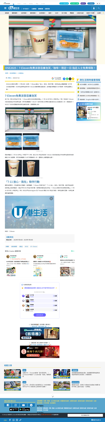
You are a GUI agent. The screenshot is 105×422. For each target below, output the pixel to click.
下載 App (92, 3)
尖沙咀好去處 (55, 401)
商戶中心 (83, 3)
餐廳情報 (39, 403)
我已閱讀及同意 (85, 415)
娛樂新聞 (40, 8)
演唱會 (7, 13)
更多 (72, 251)
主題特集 (100, 13)
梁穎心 (10, 78)
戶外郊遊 (46, 403)
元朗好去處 (73, 401)
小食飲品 (20, 73)
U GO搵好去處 (65, 3)
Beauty (31, 3)
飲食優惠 (14, 246)
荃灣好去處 (81, 401)
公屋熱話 (34, 8)
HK (13, 3)
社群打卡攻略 (75, 3)
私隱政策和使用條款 (46, 414)
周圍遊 (72, 13)
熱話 (24, 370)
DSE (27, 246)
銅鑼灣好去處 (64, 401)
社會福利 (53, 403)
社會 (24, 382)
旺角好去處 (89, 401)
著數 (7, 246)
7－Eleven (34, 246)
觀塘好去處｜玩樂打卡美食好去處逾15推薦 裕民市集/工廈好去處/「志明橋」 (86, 386)
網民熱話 (39, 408)
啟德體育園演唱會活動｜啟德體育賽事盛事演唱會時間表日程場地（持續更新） (86, 374)
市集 (44, 401)
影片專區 (64, 13)
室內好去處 (75, 382)
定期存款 (47, 8)
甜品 (21, 246)
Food (25, 3)
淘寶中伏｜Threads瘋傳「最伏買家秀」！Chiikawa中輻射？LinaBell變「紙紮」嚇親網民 (37, 374)
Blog (37, 3)
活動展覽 (75, 370)
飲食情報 (13, 73)
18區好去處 (80, 13)
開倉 (48, 401)
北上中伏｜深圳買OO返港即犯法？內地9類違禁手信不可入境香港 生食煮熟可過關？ (37, 386)
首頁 (6, 73)
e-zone (43, 3)
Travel (18, 3)
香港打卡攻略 (90, 13)
